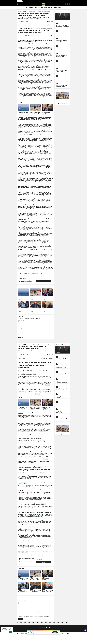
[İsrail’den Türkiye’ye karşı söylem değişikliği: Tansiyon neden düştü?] (62, 31)
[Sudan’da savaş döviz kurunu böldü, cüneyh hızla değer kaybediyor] (62, 84)
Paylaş (69, 633)
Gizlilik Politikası (4, 632)
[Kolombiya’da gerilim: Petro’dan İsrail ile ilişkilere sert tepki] (62, 76)
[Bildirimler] (69, 4)
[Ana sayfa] (26, 7)
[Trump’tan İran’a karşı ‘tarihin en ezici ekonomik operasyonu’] (35, 306)
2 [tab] (60, 103)
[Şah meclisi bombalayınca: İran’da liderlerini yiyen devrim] (62, 69)
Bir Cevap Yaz (21, 316)
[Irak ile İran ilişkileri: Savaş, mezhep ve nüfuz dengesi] (62, 16)
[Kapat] (58, 631)
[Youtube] (49, 627)
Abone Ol (43, 280)
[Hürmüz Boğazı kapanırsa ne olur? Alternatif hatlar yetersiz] (62, 54)
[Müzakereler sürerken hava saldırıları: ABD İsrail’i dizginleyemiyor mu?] (47, 109)
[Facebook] (38, 627)
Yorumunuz (22, 320)
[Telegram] (46, 627)
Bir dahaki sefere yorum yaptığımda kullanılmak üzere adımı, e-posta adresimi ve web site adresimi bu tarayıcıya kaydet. (34, 334)
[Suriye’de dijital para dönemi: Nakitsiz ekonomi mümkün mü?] (62, 39)
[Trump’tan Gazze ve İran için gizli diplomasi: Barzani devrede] (47, 306)
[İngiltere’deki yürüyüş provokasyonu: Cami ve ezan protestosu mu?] (23, 306)
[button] (67, 4)
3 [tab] (62, 103)
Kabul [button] (10, 632)
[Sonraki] (68, 103)
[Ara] (65, 4)
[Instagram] (43, 627)
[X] (41, 627)
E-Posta (37, 330)
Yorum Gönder (21, 337)
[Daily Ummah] (43, 4)
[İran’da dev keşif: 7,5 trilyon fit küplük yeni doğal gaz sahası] (62, 61)
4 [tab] (64, 103)
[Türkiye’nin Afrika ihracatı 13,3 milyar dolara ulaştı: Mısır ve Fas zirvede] (62, 46)
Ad (18, 330)
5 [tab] (66, 103)
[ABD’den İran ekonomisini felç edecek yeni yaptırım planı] (23, 109)
